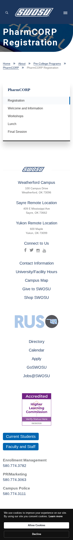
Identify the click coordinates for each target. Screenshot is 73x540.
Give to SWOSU (36, 289)
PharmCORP (11, 67)
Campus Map (36, 280)
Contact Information (36, 263)
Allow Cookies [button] (36, 525)
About (22, 63)
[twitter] (31, 250)
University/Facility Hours (36, 272)
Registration (17, 100)
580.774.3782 (14, 466)
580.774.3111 (14, 494)
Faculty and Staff (20, 446)
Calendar (36, 350)
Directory (36, 341)
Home (6, 63)
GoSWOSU (37, 367)
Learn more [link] (55, 516)
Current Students (21, 436)
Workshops (15, 116)
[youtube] (44, 250)
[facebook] (25, 250)
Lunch (12, 124)
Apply (36, 359)
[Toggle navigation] (65, 13)
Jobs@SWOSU (36, 376)
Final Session (17, 131)
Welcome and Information (25, 108)
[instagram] (38, 250)
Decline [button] (36, 534)
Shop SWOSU (36, 297)
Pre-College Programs (47, 63)
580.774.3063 (14, 480)
